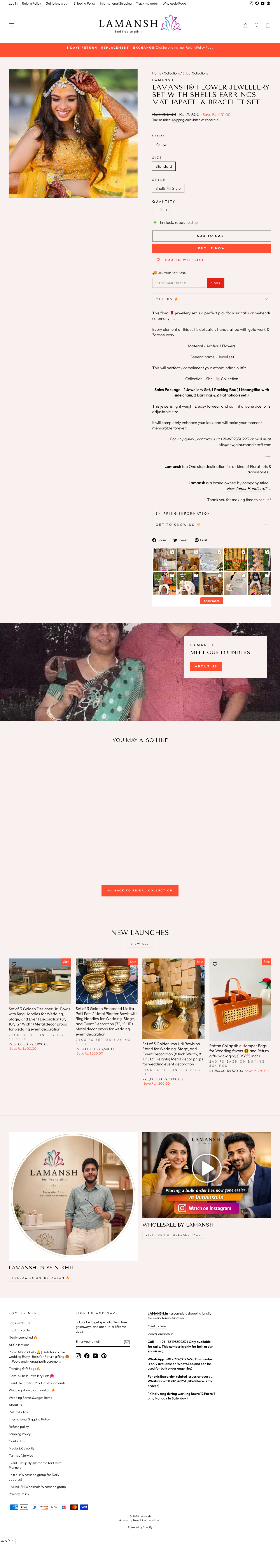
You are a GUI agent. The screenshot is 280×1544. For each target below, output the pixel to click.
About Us (206, 666)
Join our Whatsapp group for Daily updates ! (34, 1477)
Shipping (178, 120)
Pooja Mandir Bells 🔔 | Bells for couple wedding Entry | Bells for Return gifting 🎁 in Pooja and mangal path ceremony (39, 1356)
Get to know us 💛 (178, 525)
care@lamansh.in (160, 1334)
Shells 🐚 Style (168, 188)
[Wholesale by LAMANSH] (206, 1175)
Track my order (147, 3)
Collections (172, 73)
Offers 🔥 (167, 299)
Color (160, 136)
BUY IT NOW (212, 248)
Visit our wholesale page (173, 1234)
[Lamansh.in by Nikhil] (73, 1196)
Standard (164, 166)
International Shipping (116, 3)
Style (159, 180)
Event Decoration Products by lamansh (37, 1383)
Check (215, 283)
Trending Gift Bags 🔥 (25, 1369)
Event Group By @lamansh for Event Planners (35, 1465)
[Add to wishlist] (14, 759)
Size (157, 158)
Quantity (164, 201)
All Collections (19, 1345)
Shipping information (183, 513)
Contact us (16, 1441)
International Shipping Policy (29, 1419)
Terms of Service (21, 1455)
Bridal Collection (194, 73)
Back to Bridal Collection (143, 890)
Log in (13, 3)
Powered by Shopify (140, 1527)
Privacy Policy (19, 1494)
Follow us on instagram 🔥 (41, 1277)
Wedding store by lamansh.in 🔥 (32, 1390)
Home (156, 73)
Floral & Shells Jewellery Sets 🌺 (31, 1376)
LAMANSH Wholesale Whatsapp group (37, 1487)
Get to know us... (57, 3)
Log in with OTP (20, 1323)
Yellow (161, 144)
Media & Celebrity (22, 1448)
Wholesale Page (174, 3)
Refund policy (19, 1427)
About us (15, 1405)
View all (140, 943)
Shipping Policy (85, 3)
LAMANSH (163, 80)
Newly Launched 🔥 (23, 1337)
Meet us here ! (157, 1326)
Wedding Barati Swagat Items (30, 1398)
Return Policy (31, 3)
